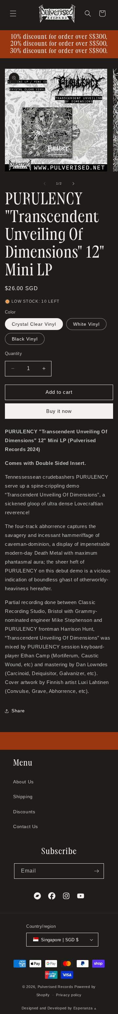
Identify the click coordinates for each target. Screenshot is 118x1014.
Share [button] (18, 710)
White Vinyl (86, 324)
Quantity (13, 353)
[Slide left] (44, 183)
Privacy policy (69, 995)
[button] (13, 13)
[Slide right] (73, 183)
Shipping (23, 796)
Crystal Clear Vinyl (34, 324)
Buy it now (59, 411)
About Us (23, 781)
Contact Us (25, 826)
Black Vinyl (25, 339)
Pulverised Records (55, 987)
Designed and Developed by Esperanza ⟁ (59, 1008)
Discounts (24, 811)
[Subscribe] (96, 871)
